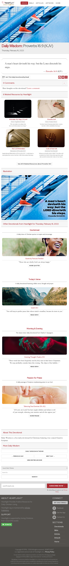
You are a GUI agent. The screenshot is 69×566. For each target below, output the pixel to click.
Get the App (61, 512)
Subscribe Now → (57, 486)
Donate (6, 524)
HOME (58, 3)
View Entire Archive (34, 460)
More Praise (34, 416)
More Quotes (34, 265)
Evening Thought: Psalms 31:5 (35, 357)
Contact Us (61, 517)
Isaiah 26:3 (34, 308)
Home (56, 542)
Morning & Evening (34, 328)
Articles (39, 3)
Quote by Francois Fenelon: (34, 258)
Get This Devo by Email (17, 77)
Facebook (60, 508)
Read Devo (34, 315)
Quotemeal (34, 230)
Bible (31, 3)
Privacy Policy (49, 552)
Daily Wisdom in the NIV (34, 451)
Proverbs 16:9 (51, 71)
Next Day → (50, 456)
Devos (24, 3)
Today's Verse (35, 279)
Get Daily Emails (60, 502)
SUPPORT (6, 514)
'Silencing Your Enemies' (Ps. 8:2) (34, 406)
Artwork (50, 3)
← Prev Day (17, 456)
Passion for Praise (34, 378)
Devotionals (59, 526)
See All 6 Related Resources (34, 164)
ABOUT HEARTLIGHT (12, 498)
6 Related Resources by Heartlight (17, 94)
